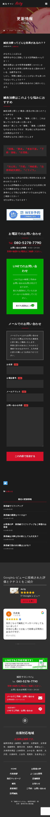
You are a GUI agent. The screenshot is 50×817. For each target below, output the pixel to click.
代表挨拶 (14, 773)
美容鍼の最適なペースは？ (15, 515)
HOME (14, 769)
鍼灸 (14, 783)
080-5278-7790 (27, 242)
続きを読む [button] (11, 635)
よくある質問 (36, 773)
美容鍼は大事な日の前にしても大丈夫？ (21, 536)
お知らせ (16, 46)
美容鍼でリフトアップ (13, 506)
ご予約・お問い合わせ (36, 788)
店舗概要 (36, 778)
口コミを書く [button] (29, 601)
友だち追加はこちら (25, 305)
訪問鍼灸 (14, 793)
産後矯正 (14, 788)
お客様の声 (36, 769)
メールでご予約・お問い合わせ (20, 698)
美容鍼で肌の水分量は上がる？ (17, 545)
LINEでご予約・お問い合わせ (20, 709)
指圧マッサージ (14, 778)
